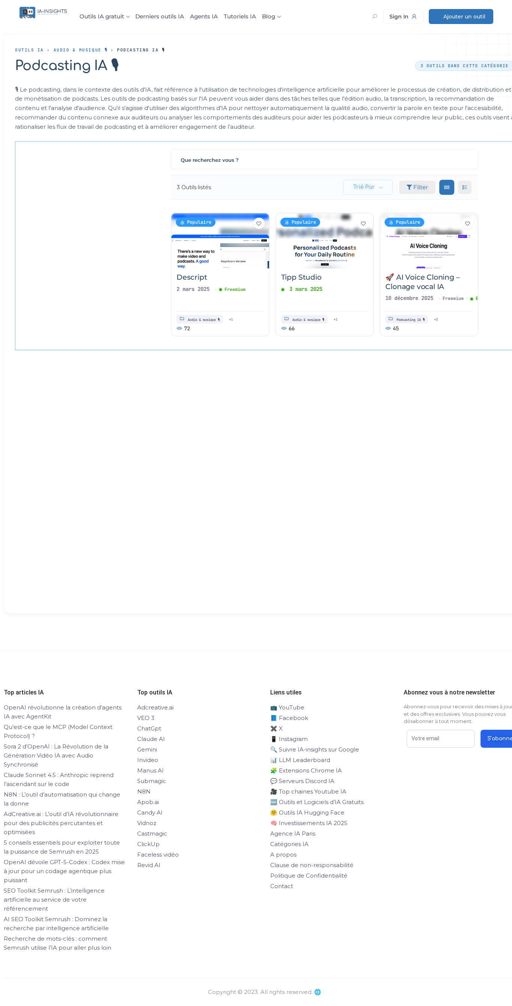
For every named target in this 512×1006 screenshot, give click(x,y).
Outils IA (29, 50)
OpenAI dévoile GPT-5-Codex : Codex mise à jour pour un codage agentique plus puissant (64, 871)
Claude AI (151, 738)
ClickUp (148, 844)
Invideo (147, 760)
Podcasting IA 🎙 (411, 320)
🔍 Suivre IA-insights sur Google (314, 749)
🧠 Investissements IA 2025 (308, 823)
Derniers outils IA (159, 16)
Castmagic (152, 833)
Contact (281, 886)
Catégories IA (289, 844)
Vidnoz (146, 823)
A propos (283, 854)
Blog (268, 16)
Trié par (364, 187)
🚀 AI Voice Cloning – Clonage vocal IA (422, 282)
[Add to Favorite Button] (259, 223)
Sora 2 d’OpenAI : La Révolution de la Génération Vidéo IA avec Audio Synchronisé (56, 755)
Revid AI (148, 865)
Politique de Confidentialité (308, 875)
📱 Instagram (289, 738)
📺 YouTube (287, 707)
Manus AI (150, 770)
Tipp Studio (301, 277)
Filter (421, 187)
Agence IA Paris (292, 833)
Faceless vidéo (158, 854)
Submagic (151, 781)
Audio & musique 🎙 (81, 50)
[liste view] (464, 187)
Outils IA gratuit (101, 16)
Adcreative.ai (155, 707)
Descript (192, 277)
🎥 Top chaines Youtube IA (308, 791)
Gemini (147, 749)
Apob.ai (148, 802)
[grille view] (446, 187)
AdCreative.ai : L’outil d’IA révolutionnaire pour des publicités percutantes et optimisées (61, 823)
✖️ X (276, 728)
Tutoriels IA (240, 16)
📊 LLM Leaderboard (300, 760)
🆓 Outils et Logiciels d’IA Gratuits (317, 802)
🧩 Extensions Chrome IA (306, 770)
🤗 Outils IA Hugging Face (307, 812)
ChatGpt (149, 728)
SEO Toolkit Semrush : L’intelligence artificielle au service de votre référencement (54, 899)
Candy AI (150, 812)
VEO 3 (145, 717)
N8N (144, 791)
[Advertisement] (264, 495)
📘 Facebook (289, 717)
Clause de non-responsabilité (311, 865)
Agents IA (204, 16)
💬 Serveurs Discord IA (302, 781)
